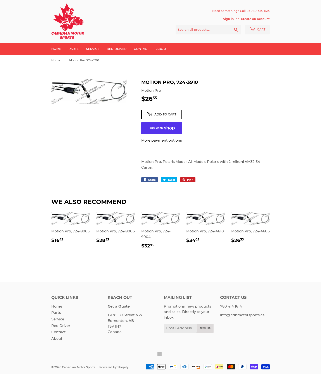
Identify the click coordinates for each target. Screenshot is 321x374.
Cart (260, 29)
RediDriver (116, 49)
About (162, 49)
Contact (141, 49)
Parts (74, 49)
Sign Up (205, 328)
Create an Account (255, 19)
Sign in (228, 19)
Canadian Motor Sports (78, 367)
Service (92, 49)
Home (56, 49)
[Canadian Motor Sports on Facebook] (159, 354)
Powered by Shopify (113, 367)
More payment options (161, 140)
